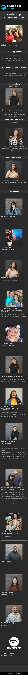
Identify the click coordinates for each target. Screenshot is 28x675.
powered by (14, 673)
